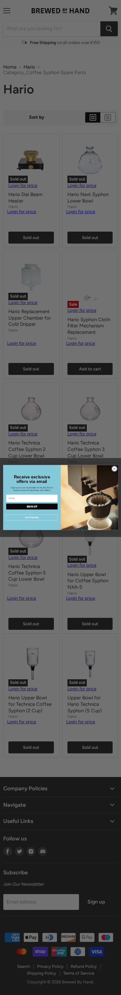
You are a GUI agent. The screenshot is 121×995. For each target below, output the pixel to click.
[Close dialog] (114, 468)
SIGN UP (31, 506)
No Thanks (31, 517)
